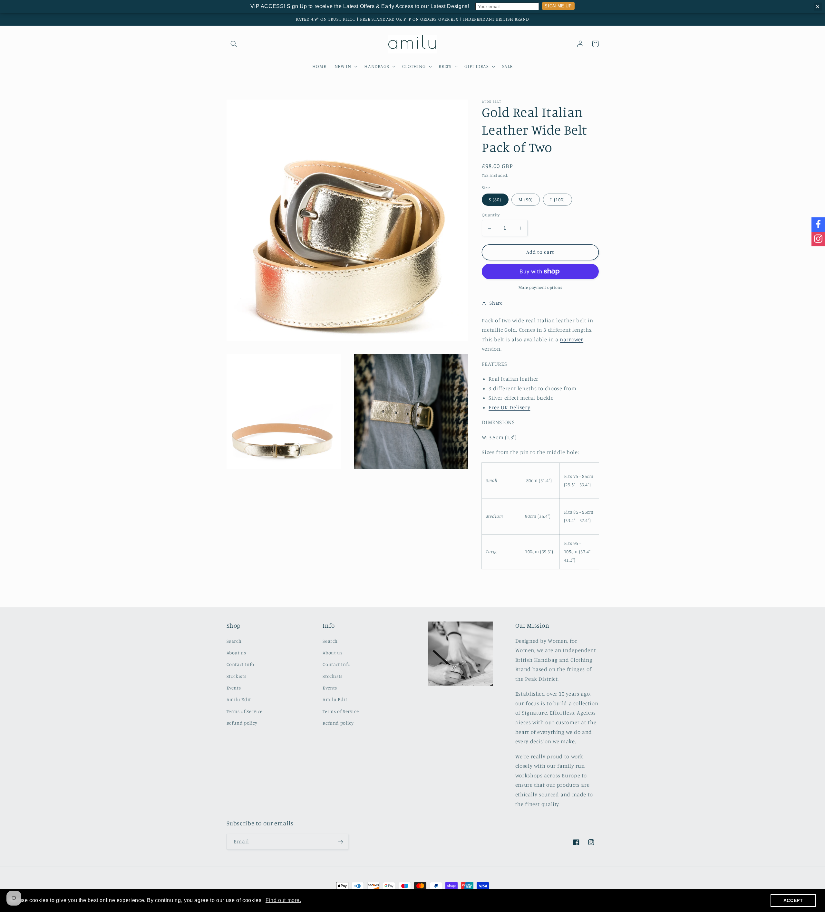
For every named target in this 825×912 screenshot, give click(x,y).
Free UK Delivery (509, 407)
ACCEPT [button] (793, 900)
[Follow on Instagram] (818, 239)
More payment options (540, 287)
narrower (571, 340)
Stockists (237, 676)
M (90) (525, 200)
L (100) (557, 200)
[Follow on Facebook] (818, 224)
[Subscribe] (340, 842)
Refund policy (242, 723)
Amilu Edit (239, 699)
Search (234, 641)
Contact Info (241, 664)
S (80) (495, 200)
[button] (234, 43)
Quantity (491, 215)
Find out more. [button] (283, 900)
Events (234, 687)
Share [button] (496, 303)
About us (236, 652)
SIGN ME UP (558, 6)
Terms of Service (245, 711)
